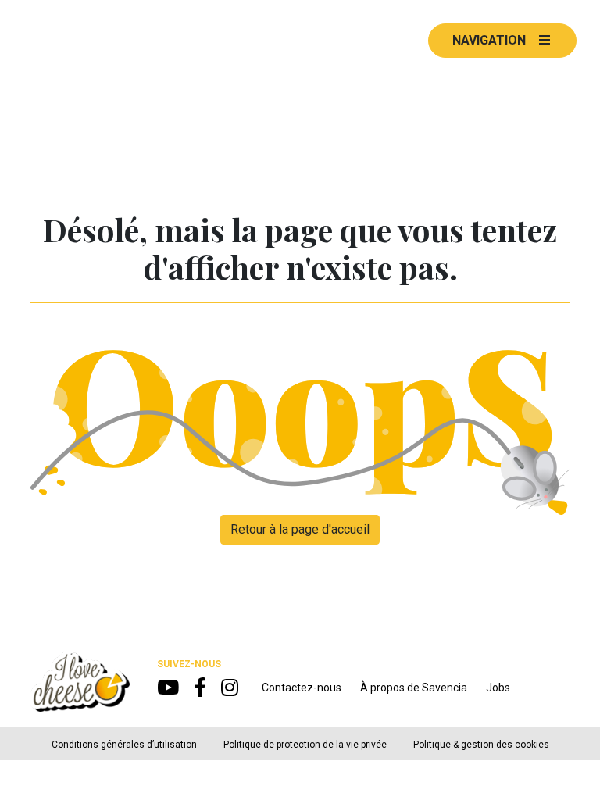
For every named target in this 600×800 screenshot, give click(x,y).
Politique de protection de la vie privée (305, 744)
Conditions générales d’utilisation (124, 744)
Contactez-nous (301, 687)
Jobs (498, 687)
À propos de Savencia (413, 687)
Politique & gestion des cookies (481, 744)
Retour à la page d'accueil (300, 529)
